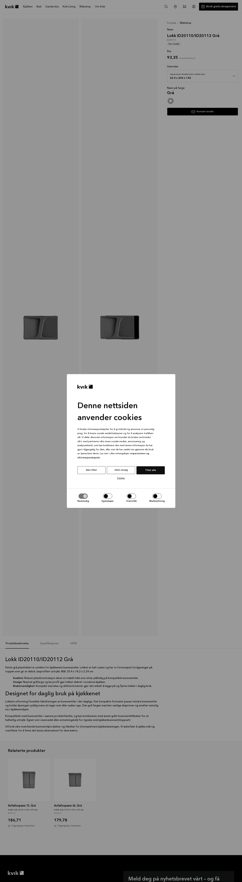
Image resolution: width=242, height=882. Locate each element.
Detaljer (121, 478)
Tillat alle (150, 470)
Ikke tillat (91, 470)
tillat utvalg (121, 470)
